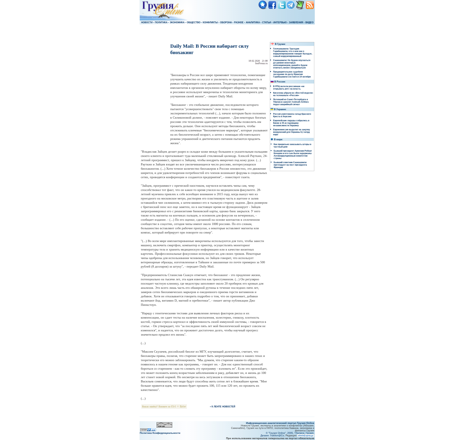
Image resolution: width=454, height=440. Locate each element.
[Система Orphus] (164, 407)
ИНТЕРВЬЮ (280, 22)
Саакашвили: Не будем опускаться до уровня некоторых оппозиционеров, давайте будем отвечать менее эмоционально (291, 64)
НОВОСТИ (147, 22)
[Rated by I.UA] (148, 430)
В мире (278, 139)
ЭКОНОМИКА (177, 22)
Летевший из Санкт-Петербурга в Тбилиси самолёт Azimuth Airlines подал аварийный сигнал (291, 102)
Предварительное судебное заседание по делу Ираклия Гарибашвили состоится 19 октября (292, 74)
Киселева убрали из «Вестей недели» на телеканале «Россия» (293, 94)
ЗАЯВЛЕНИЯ (296, 22)
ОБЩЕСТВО (193, 22)
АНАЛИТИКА (253, 22)
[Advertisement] (227, 33)
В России (279, 81)
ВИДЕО (309, 22)
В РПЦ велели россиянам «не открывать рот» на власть (288, 87)
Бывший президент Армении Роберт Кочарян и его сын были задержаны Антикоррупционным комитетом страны (293, 155)
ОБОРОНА (226, 22)
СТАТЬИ (266, 22)
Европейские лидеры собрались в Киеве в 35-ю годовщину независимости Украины (291, 123)
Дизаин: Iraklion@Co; (273, 435)
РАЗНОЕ (238, 22)
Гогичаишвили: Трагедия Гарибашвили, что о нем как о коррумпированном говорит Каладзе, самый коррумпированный (292, 52)
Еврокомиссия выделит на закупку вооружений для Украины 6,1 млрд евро (291, 132)
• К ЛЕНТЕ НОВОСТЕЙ (222, 406)
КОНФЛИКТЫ (210, 22)
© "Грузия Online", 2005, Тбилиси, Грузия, (290, 432)
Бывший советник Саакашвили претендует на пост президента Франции (290, 165)
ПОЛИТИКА (161, 22)
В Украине (280, 109)
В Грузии (280, 44)
